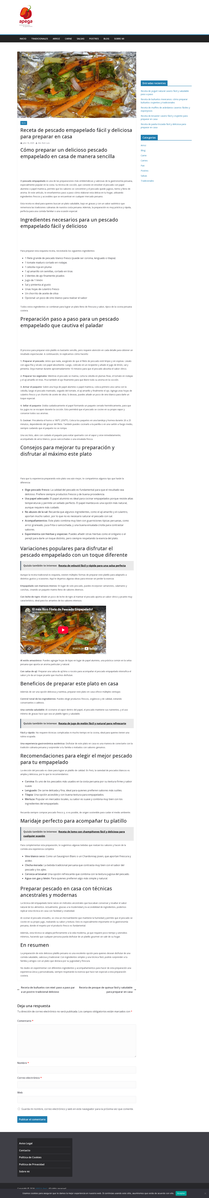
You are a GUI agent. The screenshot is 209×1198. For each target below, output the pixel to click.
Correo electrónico (29, 1077)
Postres (94, 38)
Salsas (80, 38)
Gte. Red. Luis (44, 143)
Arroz (56, 38)
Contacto (24, 1150)
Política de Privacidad (31, 1164)
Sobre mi (119, 38)
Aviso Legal (25, 1143)
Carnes (144, 160)
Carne (68, 38)
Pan (143, 165)
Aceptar (181, 1193)
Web (20, 1092)
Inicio (23, 38)
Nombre (23, 1063)
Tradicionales (39, 38)
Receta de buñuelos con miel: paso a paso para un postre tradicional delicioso (48, 990)
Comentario (25, 1021)
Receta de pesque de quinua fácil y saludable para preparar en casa (105, 990)
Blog (106, 38)
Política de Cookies (30, 1157)
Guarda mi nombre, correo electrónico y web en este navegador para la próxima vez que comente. (77, 1109)
